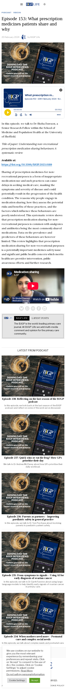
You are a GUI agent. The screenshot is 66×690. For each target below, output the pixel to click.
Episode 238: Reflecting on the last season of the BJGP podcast (33, 400)
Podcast (7, 13)
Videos (17, 13)
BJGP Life (35, 37)
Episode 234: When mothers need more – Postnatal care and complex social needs (33, 638)
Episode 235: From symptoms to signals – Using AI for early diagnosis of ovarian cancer (33, 577)
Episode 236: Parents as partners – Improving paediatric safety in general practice (33, 518)
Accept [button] (34, 680)
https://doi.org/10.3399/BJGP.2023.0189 (27, 164)
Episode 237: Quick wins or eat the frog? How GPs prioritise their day (33, 459)
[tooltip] (21, 308)
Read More (27, 670)
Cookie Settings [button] (17, 680)
